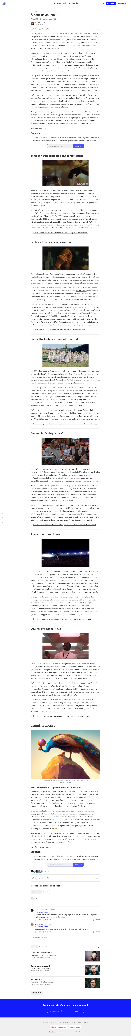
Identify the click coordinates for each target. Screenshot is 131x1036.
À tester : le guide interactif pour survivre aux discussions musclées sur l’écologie (65, 424)
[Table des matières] (2, 518)
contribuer (35, 319)
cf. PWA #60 (71, 695)
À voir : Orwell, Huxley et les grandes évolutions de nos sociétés (59, 329)
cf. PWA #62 (36, 419)
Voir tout (35, 993)
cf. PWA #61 (36, 514)
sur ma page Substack (72, 856)
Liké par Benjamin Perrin (43, 912)
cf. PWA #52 (68, 380)
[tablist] (40, 892)
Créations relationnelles (41, 952)
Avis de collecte (83, 1022)
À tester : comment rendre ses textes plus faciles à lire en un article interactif (64, 524)
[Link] (27, 133)
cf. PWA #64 (57, 322)
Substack (52, 1032)
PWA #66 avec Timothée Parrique (42, 982)
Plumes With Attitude (41, 137)
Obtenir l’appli (75, 1027)
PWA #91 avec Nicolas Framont (41, 968)
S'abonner (110, 3)
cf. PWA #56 (36, 574)
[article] (65, 956)
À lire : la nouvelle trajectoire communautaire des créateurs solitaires (61, 716)
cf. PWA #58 (36, 402)
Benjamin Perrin (40, 22)
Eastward (85, 605)
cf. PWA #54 (45, 605)
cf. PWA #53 (56, 216)
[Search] (99, 3)
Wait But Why (93, 90)
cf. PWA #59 (47, 497)
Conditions (73, 1022)
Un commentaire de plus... (39, 937)
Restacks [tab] (46, 892)
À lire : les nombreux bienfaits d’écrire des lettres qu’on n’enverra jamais (62, 619)
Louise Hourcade (40, 910)
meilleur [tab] (34, 947)
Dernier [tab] (41, 947)
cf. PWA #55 (51, 316)
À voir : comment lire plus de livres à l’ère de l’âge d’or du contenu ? (60, 232)
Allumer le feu (37, 979)
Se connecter (123, 3)
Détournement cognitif (41, 966)
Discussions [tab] (49, 947)
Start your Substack (59, 1027)
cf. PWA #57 (60, 675)
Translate (35, 11)
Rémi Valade (39, 924)
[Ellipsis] (99, 909)
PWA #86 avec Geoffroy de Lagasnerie (43, 955)
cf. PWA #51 (81, 290)
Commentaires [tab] (36, 892)
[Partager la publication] (103, 3)
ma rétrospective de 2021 (87, 36)
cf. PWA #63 (91, 222)
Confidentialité (64, 1022)
